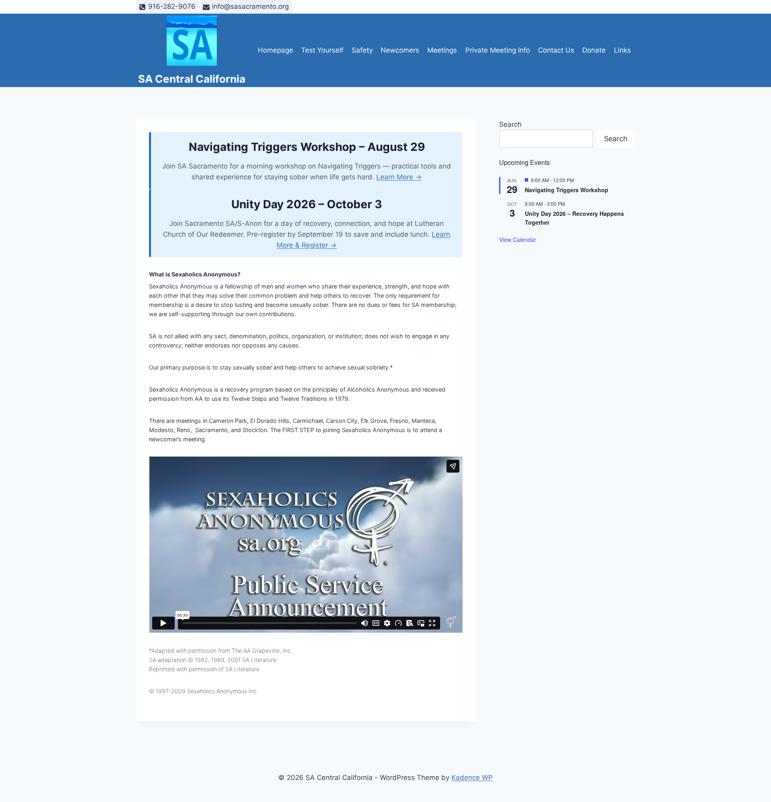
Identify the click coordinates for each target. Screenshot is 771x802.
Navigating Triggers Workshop (566, 190)
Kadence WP (472, 778)
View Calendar (517, 240)
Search (510, 124)
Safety (362, 50)
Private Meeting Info (497, 50)
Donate (594, 50)
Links (622, 50)
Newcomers (400, 50)
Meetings (442, 50)
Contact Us (556, 50)
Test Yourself (322, 50)
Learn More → (399, 177)
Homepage (275, 50)
